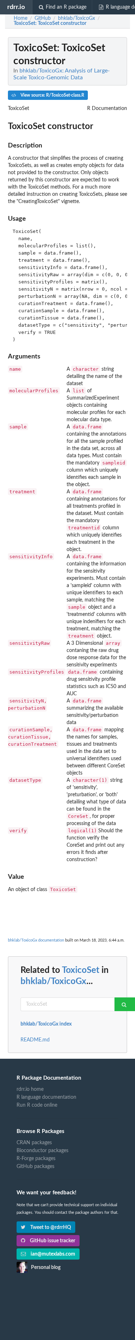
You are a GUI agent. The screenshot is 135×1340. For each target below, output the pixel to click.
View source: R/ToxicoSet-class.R (51, 95)
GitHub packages (35, 1166)
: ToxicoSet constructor (50, 23)
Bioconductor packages (42, 1150)
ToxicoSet (80, 970)
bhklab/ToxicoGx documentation (36, 940)
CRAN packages (34, 1142)
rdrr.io (16, 7)
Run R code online (37, 1105)
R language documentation (46, 1097)
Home (20, 18)
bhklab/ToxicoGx (53, 981)
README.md (35, 1040)
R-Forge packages (36, 1158)
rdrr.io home (30, 1089)
